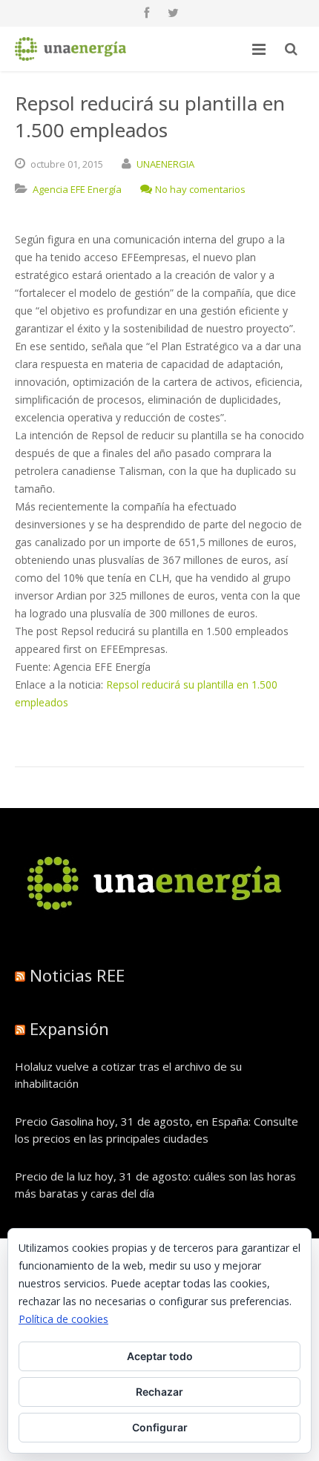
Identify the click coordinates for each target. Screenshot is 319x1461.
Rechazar (159, 1391)
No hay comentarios (200, 189)
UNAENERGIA (165, 164)
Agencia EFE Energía (77, 189)
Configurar (160, 1427)
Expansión (69, 1028)
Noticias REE (77, 975)
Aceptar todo (160, 1356)
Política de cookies (63, 1319)
